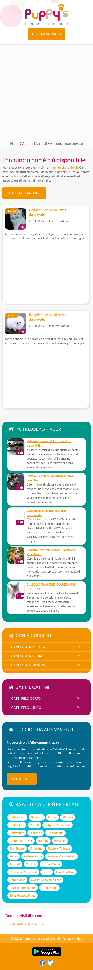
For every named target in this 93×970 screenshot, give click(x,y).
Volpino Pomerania (58, 825)
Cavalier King (65, 872)
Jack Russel (17, 848)
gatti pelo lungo (26, 707)
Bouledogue (55, 833)
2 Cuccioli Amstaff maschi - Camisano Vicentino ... (51, 552)
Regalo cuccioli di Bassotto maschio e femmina (50, 478)
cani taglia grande (28, 665)
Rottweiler (17, 833)
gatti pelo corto (26, 698)
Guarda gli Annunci (24, 193)
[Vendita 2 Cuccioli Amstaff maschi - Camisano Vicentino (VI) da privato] (15, 555)
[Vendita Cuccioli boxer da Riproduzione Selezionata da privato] (15, 516)
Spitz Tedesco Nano (22, 895)
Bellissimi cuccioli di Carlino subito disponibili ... (49, 443)
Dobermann (49, 887)
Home (14, 143)
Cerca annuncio (46, 34)
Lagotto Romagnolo (23, 887)
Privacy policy (72, 938)
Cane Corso (17, 880)
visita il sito (21, 779)
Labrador (35, 833)
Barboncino (17, 817)
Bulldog (43, 840)
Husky (52, 817)
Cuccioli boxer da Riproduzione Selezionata (46, 513)
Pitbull (34, 825)
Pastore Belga (32, 856)
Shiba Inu (36, 848)
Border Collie (51, 864)
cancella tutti (14, 924)
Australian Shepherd (23, 872)
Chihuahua (17, 825)
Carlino (31, 864)
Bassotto (37, 817)
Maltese (67, 817)
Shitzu (14, 856)
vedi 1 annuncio (35, 924)
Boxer (47, 872)
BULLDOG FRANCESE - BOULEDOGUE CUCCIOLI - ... (51, 587)
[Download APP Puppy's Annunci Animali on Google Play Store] (46, 955)
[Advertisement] (46, 91)
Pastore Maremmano (61, 856)
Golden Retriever (21, 840)
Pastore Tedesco (59, 848)
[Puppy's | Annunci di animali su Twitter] (50, 963)
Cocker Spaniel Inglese (46, 880)
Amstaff (15, 864)
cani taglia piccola (28, 647)
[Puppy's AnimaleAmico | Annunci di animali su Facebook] (42, 963)
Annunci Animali (34, 143)
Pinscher (60, 840)
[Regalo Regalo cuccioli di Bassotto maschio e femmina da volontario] (15, 481)
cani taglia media (26, 656)
